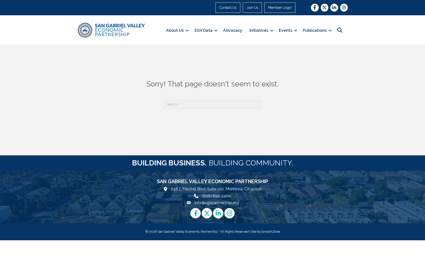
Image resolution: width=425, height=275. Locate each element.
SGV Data (203, 30)
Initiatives (258, 30)
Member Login (280, 8)
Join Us (252, 8)
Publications (315, 30)
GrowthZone (270, 231)
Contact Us (228, 8)
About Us (175, 30)
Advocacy (232, 30)
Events (285, 30)
